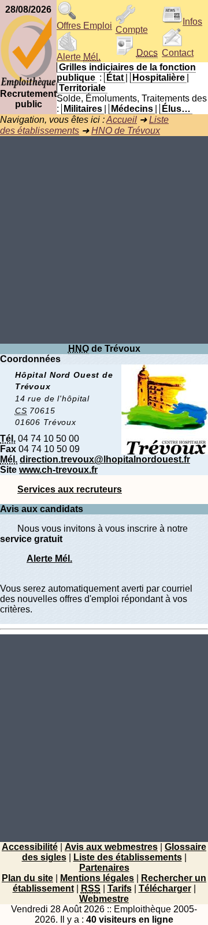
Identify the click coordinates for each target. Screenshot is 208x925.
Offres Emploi (84, 26)
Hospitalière (158, 77)
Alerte (79, 57)
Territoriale (82, 88)
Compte (132, 30)
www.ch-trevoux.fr (58, 470)
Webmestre (104, 899)
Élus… (176, 109)
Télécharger (165, 888)
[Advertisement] (104, 240)
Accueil (121, 120)
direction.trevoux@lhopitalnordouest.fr (105, 459)
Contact (178, 53)
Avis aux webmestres (111, 847)
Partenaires (104, 868)
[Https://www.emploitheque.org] (28, 86)
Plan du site (27, 878)
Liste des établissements (127, 857)
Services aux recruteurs (69, 489)
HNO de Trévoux (125, 131)
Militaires (83, 109)
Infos (192, 22)
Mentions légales (97, 878)
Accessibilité (30, 847)
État (115, 77)
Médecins (132, 109)
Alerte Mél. (49, 558)
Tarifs (119, 888)
